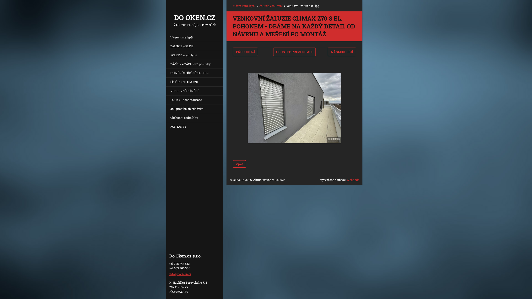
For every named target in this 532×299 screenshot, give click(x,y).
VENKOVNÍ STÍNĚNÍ (184, 91)
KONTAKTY (178, 127)
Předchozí (245, 52)
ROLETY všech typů (183, 55)
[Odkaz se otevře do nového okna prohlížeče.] (294, 108)
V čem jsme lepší (181, 37)
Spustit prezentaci (294, 52)
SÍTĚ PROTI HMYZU (184, 82)
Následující (342, 52)
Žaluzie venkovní (271, 6)
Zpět (239, 164)
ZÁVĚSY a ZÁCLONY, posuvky (190, 64)
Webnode (352, 180)
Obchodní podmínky (184, 118)
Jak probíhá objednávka (186, 109)
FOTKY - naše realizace (186, 100)
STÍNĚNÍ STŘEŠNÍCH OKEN (189, 73)
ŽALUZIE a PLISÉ (181, 46)
